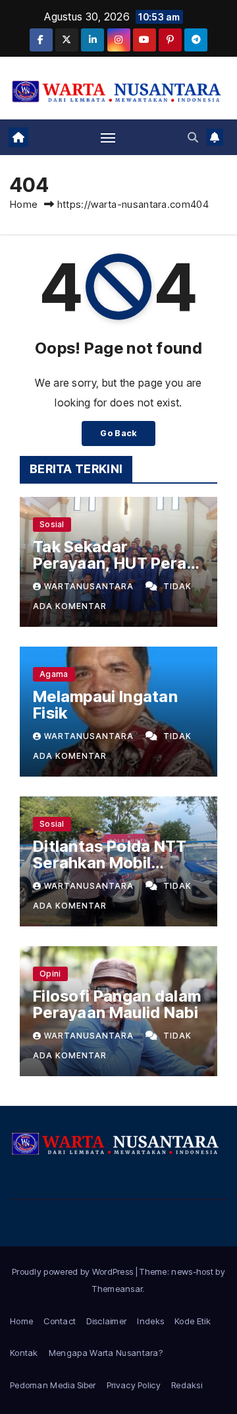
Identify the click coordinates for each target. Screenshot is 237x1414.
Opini (50, 974)
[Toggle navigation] (107, 137)
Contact (59, 1321)
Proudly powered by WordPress (74, 1271)
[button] (193, 137)
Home (24, 204)
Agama (54, 674)
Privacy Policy (134, 1385)
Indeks (150, 1321)
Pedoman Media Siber (53, 1385)
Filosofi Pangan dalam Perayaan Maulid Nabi (117, 1004)
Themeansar (117, 1288)
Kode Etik (192, 1321)
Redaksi (186, 1385)
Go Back (118, 433)
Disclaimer (106, 1321)
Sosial (52, 524)
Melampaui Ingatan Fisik (105, 705)
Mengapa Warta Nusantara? (106, 1352)
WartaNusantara (90, 586)
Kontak (24, 1352)
